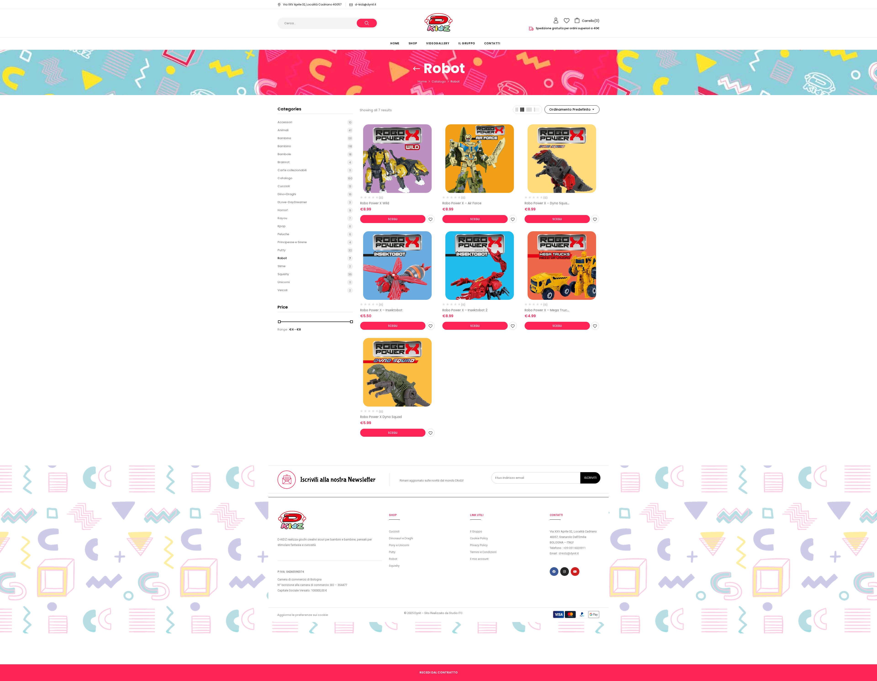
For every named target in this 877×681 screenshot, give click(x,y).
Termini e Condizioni (483, 552)
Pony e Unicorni (399, 545)
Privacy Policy (479, 545)
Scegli (392, 219)
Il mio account (479, 559)
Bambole (284, 154)
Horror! (282, 210)
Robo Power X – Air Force (461, 203)
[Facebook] (554, 571)
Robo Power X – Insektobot (381, 310)
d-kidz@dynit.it (365, 4)
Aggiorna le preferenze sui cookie (302, 615)
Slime (281, 266)
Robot (282, 258)
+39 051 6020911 (574, 548)
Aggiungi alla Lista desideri (431, 219)
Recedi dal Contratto (439, 672)
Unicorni (283, 282)
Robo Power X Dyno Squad (381, 417)
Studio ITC (455, 613)
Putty (281, 250)
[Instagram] (564, 571)
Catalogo (439, 81)
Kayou (282, 218)
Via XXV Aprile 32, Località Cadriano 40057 (312, 4)
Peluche (283, 234)
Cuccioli (283, 186)
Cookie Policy (479, 538)
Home (422, 81)
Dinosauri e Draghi (401, 538)
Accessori (284, 122)
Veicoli (282, 290)
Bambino (284, 146)
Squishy (283, 274)
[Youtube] (575, 571)
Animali (282, 130)
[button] (587, 20)
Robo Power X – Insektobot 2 (464, 310)
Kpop (281, 226)
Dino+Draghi (286, 194)
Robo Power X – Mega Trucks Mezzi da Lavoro (547, 312)
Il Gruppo (476, 531)
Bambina (284, 138)
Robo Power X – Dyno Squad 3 (547, 205)
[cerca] (367, 23)
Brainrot (283, 162)
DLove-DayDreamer (292, 202)
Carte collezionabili (291, 170)
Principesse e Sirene (292, 242)
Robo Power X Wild (374, 203)
